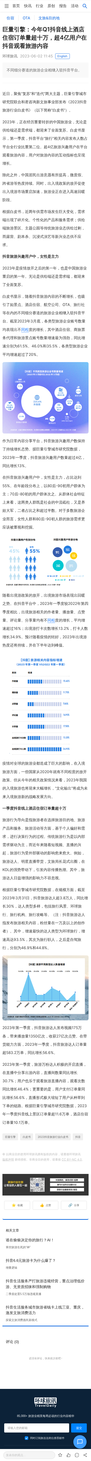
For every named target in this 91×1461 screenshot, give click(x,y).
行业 (39, 6)
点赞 (45, 1205)
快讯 (28, 6)
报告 (63, 6)
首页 (16, 6)
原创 (51, 6)
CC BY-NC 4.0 (72, 1159)
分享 (74, 1205)
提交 (79, 1428)
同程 (25, 329)
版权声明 (8, 1159)
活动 (74, 6)
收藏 (17, 1205)
